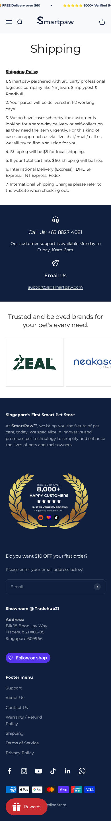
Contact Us (17, 707)
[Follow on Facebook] (9, 771)
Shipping (15, 733)
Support (14, 688)
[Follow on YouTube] (38, 771)
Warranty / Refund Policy (24, 720)
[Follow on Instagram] (24, 771)
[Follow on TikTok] (53, 771)
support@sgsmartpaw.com (55, 287)
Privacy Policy (20, 752)
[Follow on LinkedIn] (67, 771)
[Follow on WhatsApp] (82, 771)
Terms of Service (22, 742)
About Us (15, 697)
